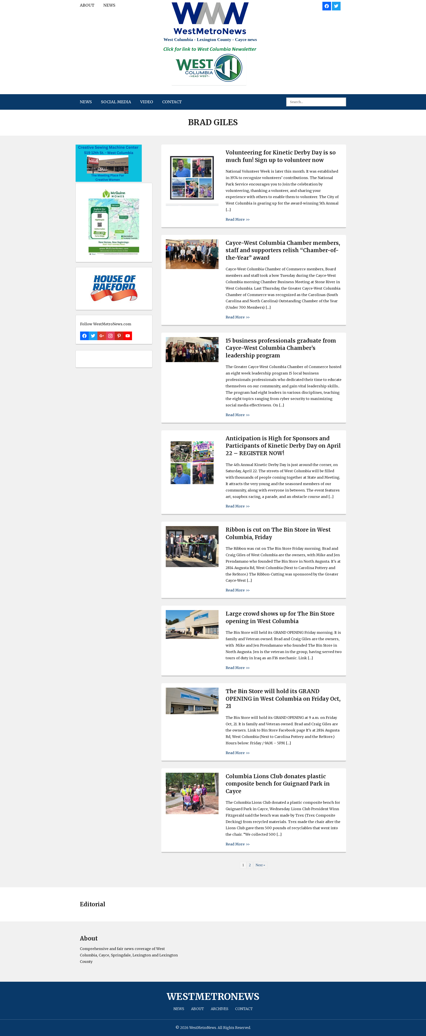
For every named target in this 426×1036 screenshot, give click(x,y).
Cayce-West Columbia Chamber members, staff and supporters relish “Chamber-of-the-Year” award (283, 250)
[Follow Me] (336, 5)
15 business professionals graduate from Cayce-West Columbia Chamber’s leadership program (281, 348)
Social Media (116, 101)
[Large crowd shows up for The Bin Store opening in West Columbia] (192, 638)
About (87, 5)
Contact (172, 101)
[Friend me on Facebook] (326, 5)
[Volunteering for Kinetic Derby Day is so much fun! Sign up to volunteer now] (192, 205)
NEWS (109, 5)
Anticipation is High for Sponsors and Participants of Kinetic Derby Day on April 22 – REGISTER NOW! (283, 446)
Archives (219, 1009)
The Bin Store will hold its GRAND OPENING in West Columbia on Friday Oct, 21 (283, 699)
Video (146, 101)
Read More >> (238, 219)
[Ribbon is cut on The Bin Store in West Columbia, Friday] (192, 566)
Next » (260, 865)
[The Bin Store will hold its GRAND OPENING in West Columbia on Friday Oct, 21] (192, 713)
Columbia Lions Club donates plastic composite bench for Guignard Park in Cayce (278, 784)
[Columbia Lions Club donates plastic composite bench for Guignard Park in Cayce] (192, 813)
